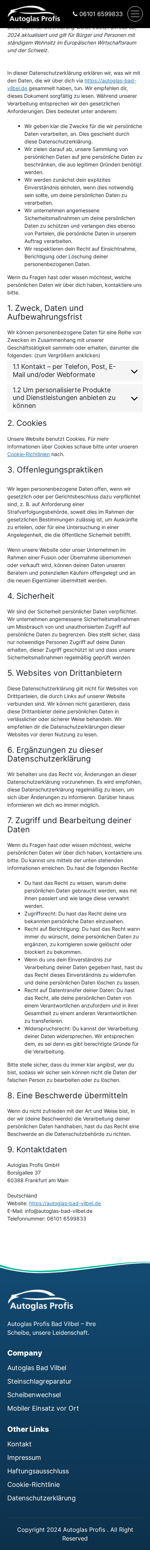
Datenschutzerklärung (41, 1498)
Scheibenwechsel (34, 1394)
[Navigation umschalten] (135, 14)
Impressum (24, 1457)
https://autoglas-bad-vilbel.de (65, 1203)
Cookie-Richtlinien (28, 454)
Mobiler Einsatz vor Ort (43, 1408)
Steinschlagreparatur (39, 1381)
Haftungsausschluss (38, 1471)
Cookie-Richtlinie (33, 1484)
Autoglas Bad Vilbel (36, 1367)
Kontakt (19, 1444)
